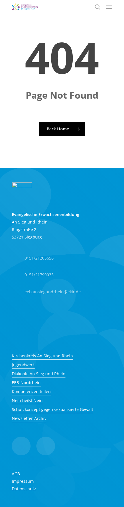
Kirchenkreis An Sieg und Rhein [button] (42, 355)
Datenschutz (24, 488)
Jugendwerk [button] (23, 364)
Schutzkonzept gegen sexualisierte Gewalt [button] (52, 409)
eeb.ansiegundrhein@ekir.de (53, 291)
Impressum (23, 481)
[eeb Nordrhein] (48, 315)
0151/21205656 (39, 258)
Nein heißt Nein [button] (27, 400)
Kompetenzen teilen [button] (31, 391)
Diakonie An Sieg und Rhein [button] (38, 373)
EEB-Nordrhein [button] (26, 382)
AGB (16, 473)
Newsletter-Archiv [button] (29, 418)
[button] (109, 7)
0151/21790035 (39, 274)
